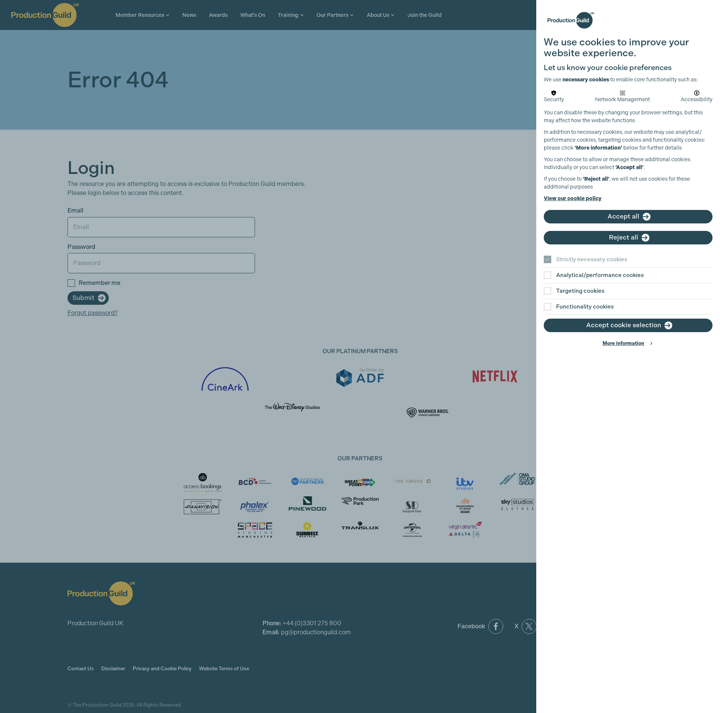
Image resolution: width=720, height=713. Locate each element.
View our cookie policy (573, 198)
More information (623, 343)
